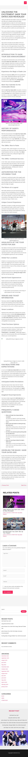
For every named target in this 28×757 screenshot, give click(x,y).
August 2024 (4, 673)
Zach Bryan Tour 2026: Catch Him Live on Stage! (14, 727)
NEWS (2, 698)
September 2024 (5, 671)
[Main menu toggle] (25, 2)
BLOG (2, 696)
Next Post (24, 485)
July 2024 (3, 675)
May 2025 (3, 664)
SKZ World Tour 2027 (6, 621)
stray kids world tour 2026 (7, 623)
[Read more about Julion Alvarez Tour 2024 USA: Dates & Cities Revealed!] (14, 501)
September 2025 (5, 658)
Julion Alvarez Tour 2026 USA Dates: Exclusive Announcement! (14, 722)
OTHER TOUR (14, 512)
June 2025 (3, 662)
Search (2, 609)
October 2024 (4, 669)
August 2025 (4, 660)
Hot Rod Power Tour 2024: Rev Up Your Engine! (13, 532)
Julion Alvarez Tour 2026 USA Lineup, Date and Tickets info (14, 720)
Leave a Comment (7, 512)
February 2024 (4, 684)
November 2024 (5, 666)
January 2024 (4, 686)
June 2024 (3, 677)
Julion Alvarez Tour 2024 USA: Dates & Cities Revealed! (13, 510)
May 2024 (3, 680)
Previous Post (5, 485)
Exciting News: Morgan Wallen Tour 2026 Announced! (13, 635)
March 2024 (4, 682)
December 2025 (5, 656)
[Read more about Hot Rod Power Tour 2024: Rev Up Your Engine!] (14, 523)
